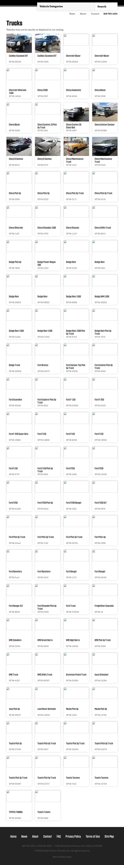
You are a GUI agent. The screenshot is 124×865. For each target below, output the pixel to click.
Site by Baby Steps (62, 856)
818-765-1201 (110, 13)
